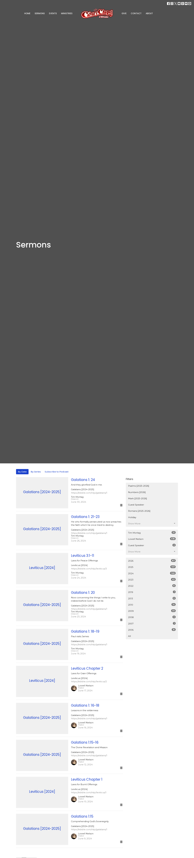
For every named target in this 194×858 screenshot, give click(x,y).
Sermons (40, 13)
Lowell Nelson (151, 539)
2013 (151, 598)
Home (27, 13)
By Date (22, 471)
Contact (136, 13)
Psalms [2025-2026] (138, 485)
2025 (151, 567)
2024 (151, 573)
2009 (151, 611)
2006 (151, 629)
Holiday (132, 517)
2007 (151, 623)
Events (53, 13)
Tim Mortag (151, 532)
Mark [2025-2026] (137, 498)
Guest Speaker (136, 504)
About (149, 13)
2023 (151, 579)
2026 (151, 560)
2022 (151, 585)
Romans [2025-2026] (139, 511)
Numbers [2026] (137, 492)
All (129, 636)
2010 (151, 604)
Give (124, 13)
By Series (36, 471)
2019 (151, 592)
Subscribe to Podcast (56, 471)
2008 (151, 617)
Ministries (66, 13)
